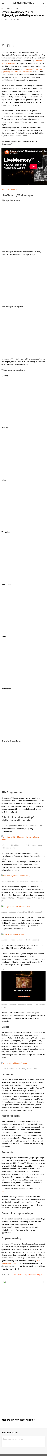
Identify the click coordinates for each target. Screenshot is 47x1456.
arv (11, 1274)
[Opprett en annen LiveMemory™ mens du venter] (23, 984)
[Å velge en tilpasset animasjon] (14, 934)
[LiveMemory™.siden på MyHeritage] (16, 875)
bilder (15, 1274)
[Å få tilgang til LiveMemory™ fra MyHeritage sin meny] (22, 838)
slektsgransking (34, 1274)
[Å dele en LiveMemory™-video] (14, 1063)
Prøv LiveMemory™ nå (10, 189)
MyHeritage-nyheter (9, 8)
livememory (22, 1274)
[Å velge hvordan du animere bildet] (15, 906)
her (2, 1191)
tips (42, 1274)
